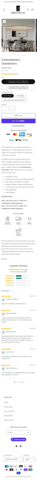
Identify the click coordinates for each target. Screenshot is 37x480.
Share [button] (5, 259)
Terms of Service (9, 411)
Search (6, 402)
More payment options (18, 125)
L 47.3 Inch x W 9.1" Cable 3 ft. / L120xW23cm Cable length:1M (18, 87)
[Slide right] (23, 55)
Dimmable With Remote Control (14, 100)
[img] (6, 296)
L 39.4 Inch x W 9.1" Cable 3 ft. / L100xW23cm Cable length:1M (18, 81)
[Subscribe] (28, 432)
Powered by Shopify (26, 476)
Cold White (20, 96)
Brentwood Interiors (15, 476)
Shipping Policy (9, 420)
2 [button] (17, 382)
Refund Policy (8, 415)
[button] (4, 10)
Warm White (8, 96)
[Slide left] (14, 55)
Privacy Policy (8, 407)
